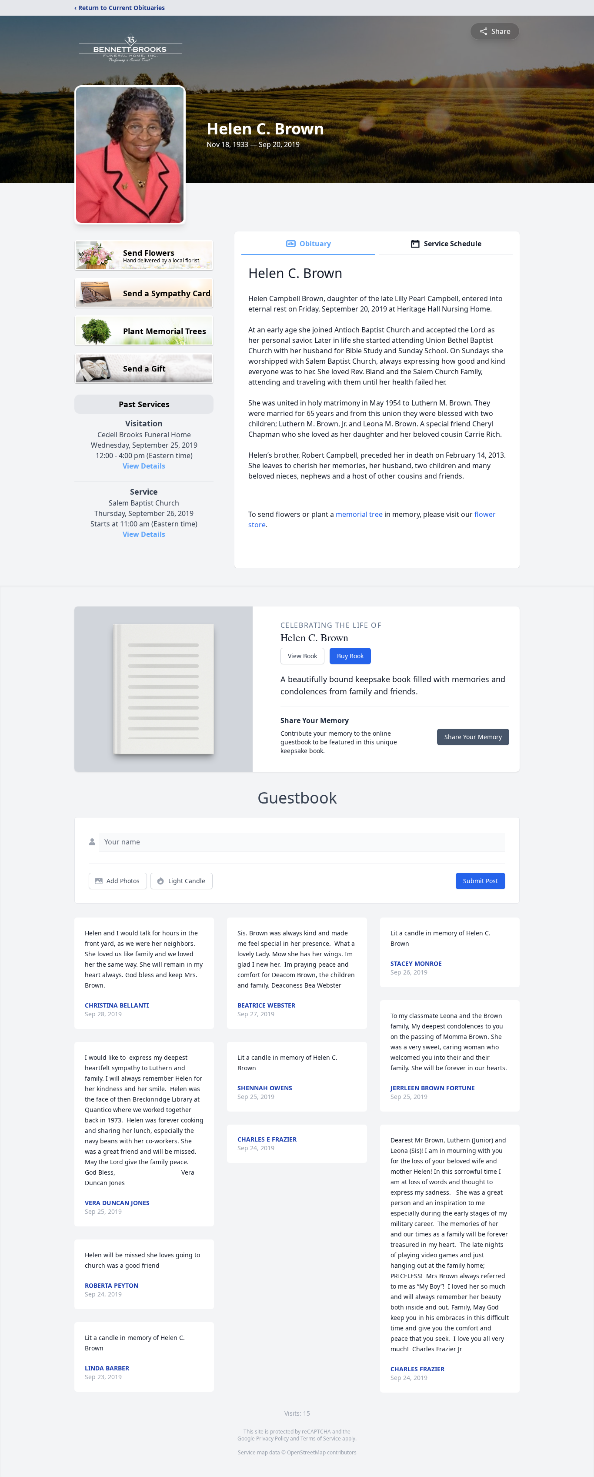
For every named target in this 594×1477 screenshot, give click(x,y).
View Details (144, 466)
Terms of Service (320, 1438)
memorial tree (359, 514)
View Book (302, 656)
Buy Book (350, 656)
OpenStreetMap (306, 1452)
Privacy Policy (272, 1438)
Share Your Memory (473, 737)
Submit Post (480, 881)
